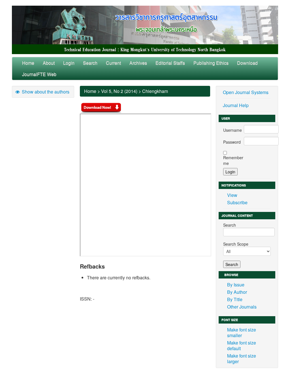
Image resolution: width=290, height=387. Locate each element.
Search (90, 62)
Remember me (233, 160)
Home (28, 62)
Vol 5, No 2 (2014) (119, 91)
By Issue (235, 284)
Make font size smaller (241, 332)
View (232, 195)
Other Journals (242, 306)
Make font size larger (241, 358)
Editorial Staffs (170, 62)
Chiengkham (155, 91)
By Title (234, 299)
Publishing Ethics (211, 62)
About (49, 62)
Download (247, 62)
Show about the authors (45, 91)
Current (113, 62)
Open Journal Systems (245, 92)
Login (68, 62)
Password (232, 142)
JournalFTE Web (39, 74)
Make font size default (241, 345)
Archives (138, 62)
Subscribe (237, 202)
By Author (237, 292)
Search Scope (235, 244)
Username (232, 130)
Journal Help (236, 105)
